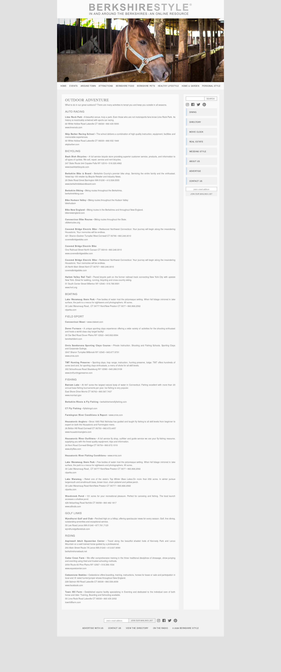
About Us (194, 161)
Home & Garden (190, 85)
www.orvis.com (72, 355)
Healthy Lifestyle (168, 85)
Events (73, 85)
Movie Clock (196, 131)
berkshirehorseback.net (76, 551)
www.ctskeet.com (95, 321)
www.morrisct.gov (73, 395)
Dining (193, 112)
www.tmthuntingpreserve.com (78, 372)
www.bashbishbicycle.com (77, 166)
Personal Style (211, 85)
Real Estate (196, 141)
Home (63, 85)
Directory (195, 122)
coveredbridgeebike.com (76, 239)
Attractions (106, 85)
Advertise (195, 171)
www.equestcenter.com (75, 568)
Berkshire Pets (146, 85)
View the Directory (137, 628)
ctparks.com (70, 309)
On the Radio (160, 628)
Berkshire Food (125, 85)
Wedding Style (197, 151)
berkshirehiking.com (74, 193)
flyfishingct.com (90, 408)
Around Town (88, 85)
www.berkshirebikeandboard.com (80, 183)
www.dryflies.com (73, 448)
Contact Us (195, 181)
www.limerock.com (73, 127)
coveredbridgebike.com (76, 270)
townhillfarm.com (73, 602)
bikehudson (70, 203)
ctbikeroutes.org (72, 222)
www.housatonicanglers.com (78, 431)
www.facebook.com (74, 585)
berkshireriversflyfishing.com (113, 401)
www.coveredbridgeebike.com (79, 253)
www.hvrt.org (71, 287)
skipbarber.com (72, 144)
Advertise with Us (92, 628)
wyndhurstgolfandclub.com (77, 528)
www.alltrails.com (73, 506)
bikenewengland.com (75, 212)
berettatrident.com (73, 338)
